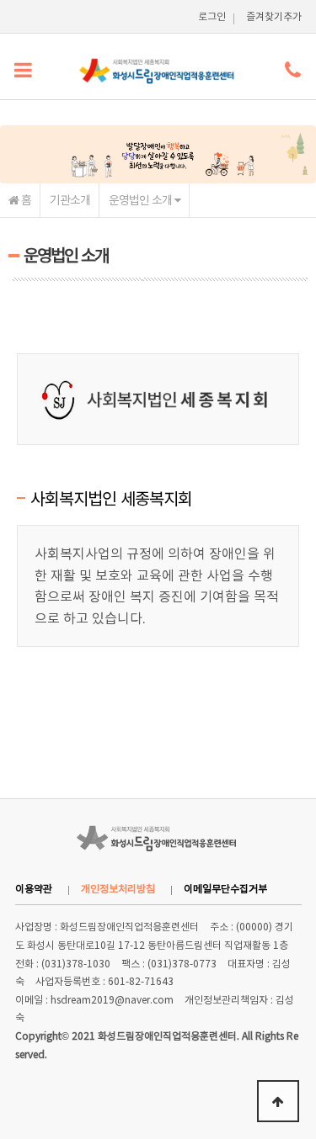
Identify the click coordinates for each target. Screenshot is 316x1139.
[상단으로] (278, 1101)
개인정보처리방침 (118, 888)
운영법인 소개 (141, 199)
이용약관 (33, 888)
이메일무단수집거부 (225, 888)
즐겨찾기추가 (274, 16)
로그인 (212, 16)
